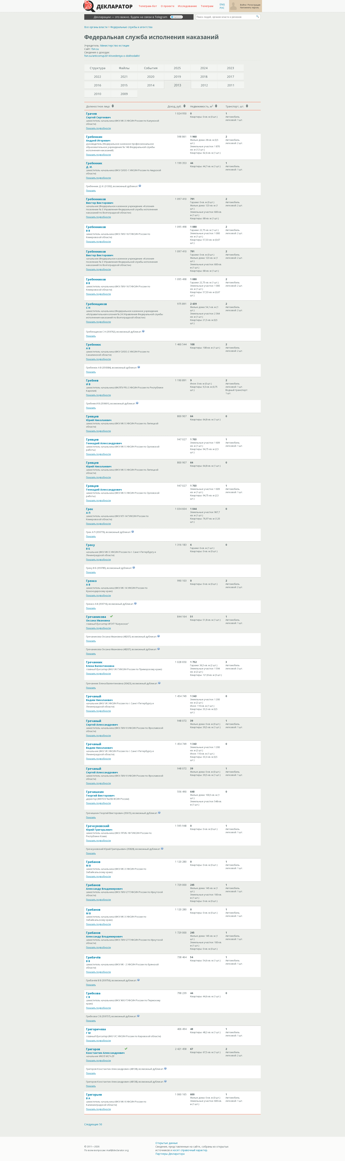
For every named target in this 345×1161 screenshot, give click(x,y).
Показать (91, 190)
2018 (204, 77)
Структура (97, 68)
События (151, 68)
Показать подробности (98, 128)
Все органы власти (95, 27)
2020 (150, 77)
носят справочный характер (190, 1150)
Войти (243, 4)
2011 (230, 85)
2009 (124, 94)
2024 (204, 68)
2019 (177, 77)
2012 (204, 85)
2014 (150, 85)
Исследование (187, 6)
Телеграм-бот (148, 6)
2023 (230, 68)
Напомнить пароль (249, 7)
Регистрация (254, 4)
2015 (124, 85)
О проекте (167, 6)
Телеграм (207, 6)
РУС (222, 8)
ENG (222, 4)
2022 (97, 77)
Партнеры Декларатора (170, 1153)
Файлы (124, 68)
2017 (230, 77)
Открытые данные (166, 1143)
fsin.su (95, 49)
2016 (97, 85)
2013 (177, 85)
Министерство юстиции (114, 45)
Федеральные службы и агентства (131, 27)
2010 (97, 94)
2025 (177, 68)
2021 (124, 77)
